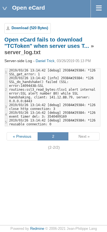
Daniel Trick (45, 61)
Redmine (37, 229)
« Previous (22, 136)
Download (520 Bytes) (30, 28)
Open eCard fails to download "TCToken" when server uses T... (46, 43)
